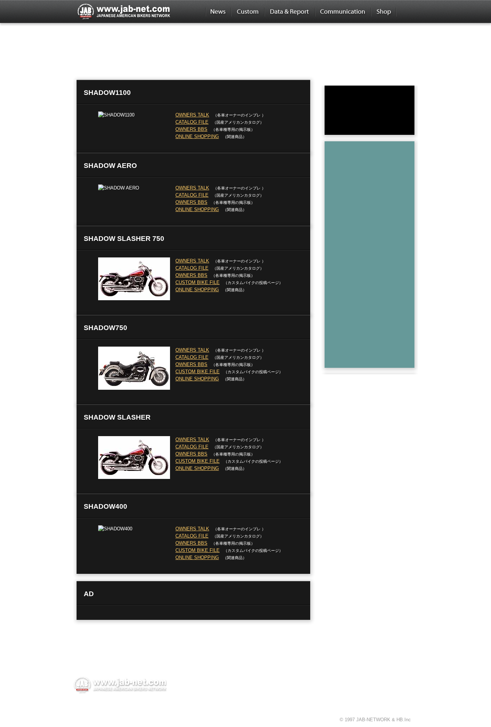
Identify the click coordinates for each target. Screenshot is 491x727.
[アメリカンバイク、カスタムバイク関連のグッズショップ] (383, 11)
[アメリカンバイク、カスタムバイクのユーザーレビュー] (289, 11)
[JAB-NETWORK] (119, 684)
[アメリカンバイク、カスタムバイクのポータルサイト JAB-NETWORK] (123, 11)
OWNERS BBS (191, 129)
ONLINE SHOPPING (197, 136)
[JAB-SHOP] (369, 110)
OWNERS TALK (192, 115)
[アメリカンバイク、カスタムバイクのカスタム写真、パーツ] (247, 11)
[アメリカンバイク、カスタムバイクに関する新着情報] (218, 11)
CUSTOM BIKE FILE (197, 282)
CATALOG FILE (191, 122)
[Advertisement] (374, 253)
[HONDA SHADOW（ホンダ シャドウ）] (154, 38)
